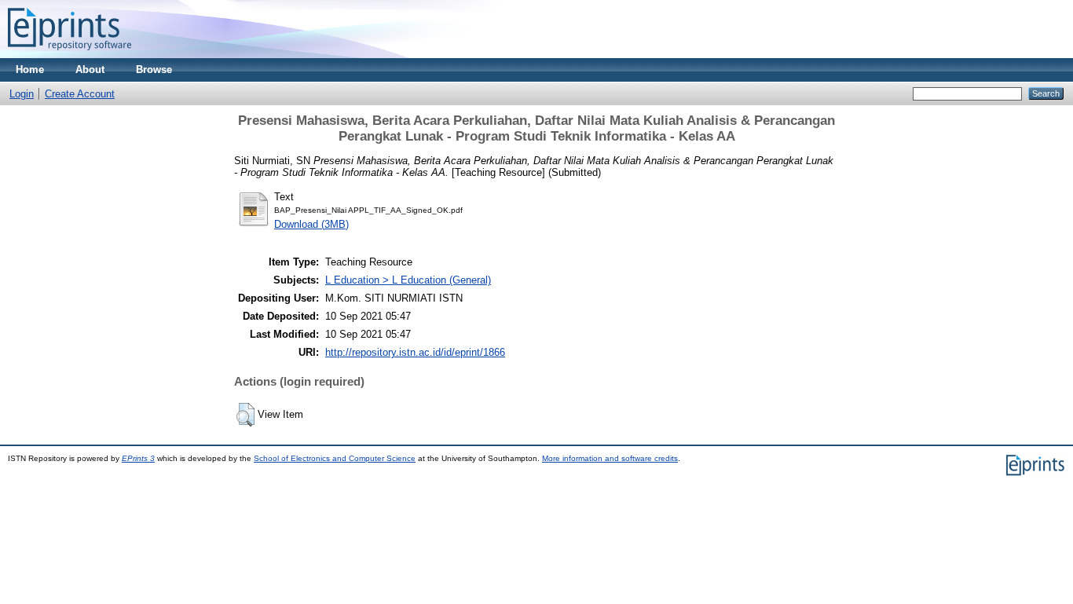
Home (30, 69)
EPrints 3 (138, 458)
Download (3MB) (311, 224)
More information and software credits (610, 458)
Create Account (80, 94)
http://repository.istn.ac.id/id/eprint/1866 (415, 352)
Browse (154, 69)
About (89, 69)
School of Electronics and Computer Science (335, 458)
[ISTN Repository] (69, 54)
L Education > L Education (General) (408, 280)
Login (21, 94)
